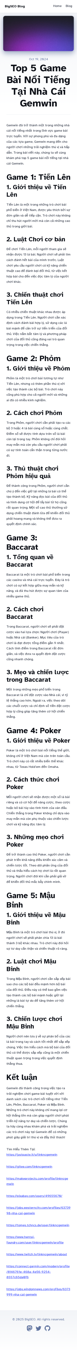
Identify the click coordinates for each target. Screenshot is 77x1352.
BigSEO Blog (15, 6)
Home (57, 6)
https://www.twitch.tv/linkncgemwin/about (36, 1254)
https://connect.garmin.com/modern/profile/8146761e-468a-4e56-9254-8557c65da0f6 (38, 1271)
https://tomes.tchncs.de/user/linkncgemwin (37, 1225)
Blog (69, 6)
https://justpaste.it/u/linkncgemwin (31, 1155)
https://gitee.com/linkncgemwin (29, 1167)
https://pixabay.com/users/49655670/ (34, 1196)
